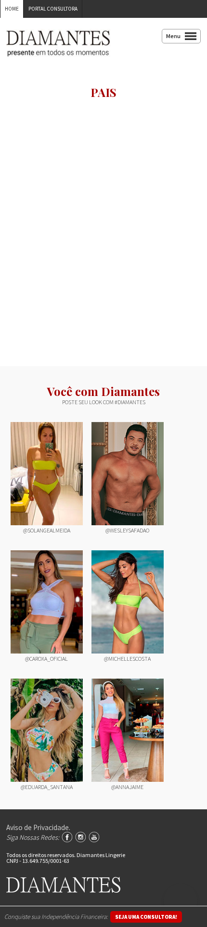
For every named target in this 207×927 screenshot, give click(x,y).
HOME (12, 8)
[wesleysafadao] (127, 473)
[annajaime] (127, 730)
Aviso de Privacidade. (38, 827)
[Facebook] (67, 837)
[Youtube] (94, 837)
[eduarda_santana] (47, 730)
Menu (173, 36)
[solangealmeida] (47, 473)
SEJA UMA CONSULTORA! (146, 916)
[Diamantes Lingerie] (58, 50)
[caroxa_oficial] (47, 602)
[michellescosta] (127, 602)
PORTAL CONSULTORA (53, 8)
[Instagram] (80, 837)
